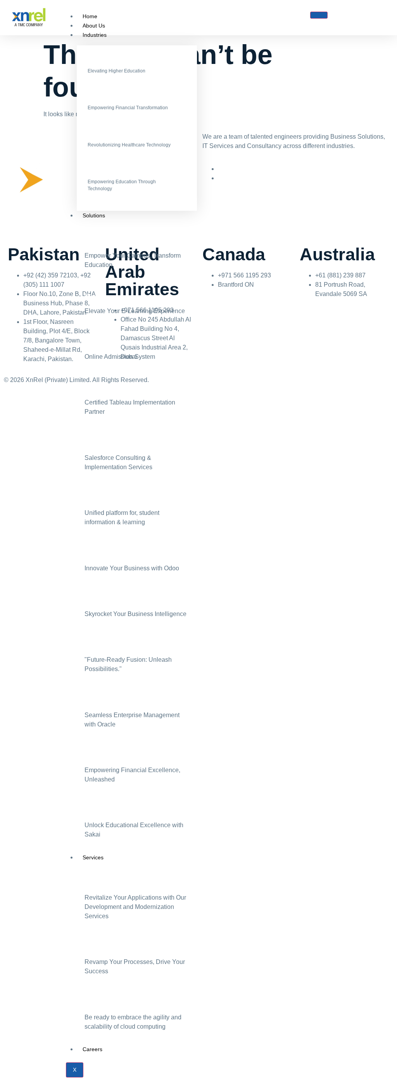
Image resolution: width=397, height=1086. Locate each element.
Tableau (94, 387)
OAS (90, 341)
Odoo (91, 552)
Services (93, 857)
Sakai (91, 809)
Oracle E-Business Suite (114, 699)
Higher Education (111, 62)
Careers (92, 1049)
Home (90, 16)
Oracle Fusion (102, 644)
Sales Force (99, 442)
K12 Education (107, 173)
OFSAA (94, 754)
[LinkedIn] (220, 169)
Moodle (94, 295)
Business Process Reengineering (125, 946)
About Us (94, 25)
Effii (89, 497)
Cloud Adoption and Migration (121, 1001)
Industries (95, 35)
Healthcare (102, 136)
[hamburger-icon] (319, 15)
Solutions (94, 215)
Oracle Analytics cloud (111, 598)
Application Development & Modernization (136, 882)
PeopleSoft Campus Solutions (121, 240)
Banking (99, 99)
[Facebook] (220, 178)
